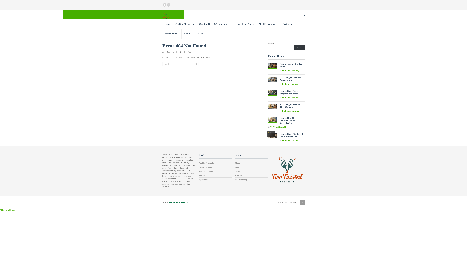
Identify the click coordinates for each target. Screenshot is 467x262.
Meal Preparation (267, 24)
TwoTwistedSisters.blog (290, 71)
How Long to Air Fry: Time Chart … (290, 105)
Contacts (199, 34)
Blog (237, 167)
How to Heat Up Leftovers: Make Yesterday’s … (287, 120)
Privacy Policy (241, 180)
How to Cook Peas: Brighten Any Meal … (290, 92)
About (187, 34)
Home (167, 24)
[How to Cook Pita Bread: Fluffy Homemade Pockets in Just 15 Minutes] (272, 137)
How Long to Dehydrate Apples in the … (291, 78)
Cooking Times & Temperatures (214, 24)
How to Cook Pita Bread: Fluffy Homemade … (292, 135)
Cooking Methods (183, 24)
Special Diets (171, 34)
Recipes (286, 24)
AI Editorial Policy (8, 210)
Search (271, 43)
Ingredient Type (244, 24)
